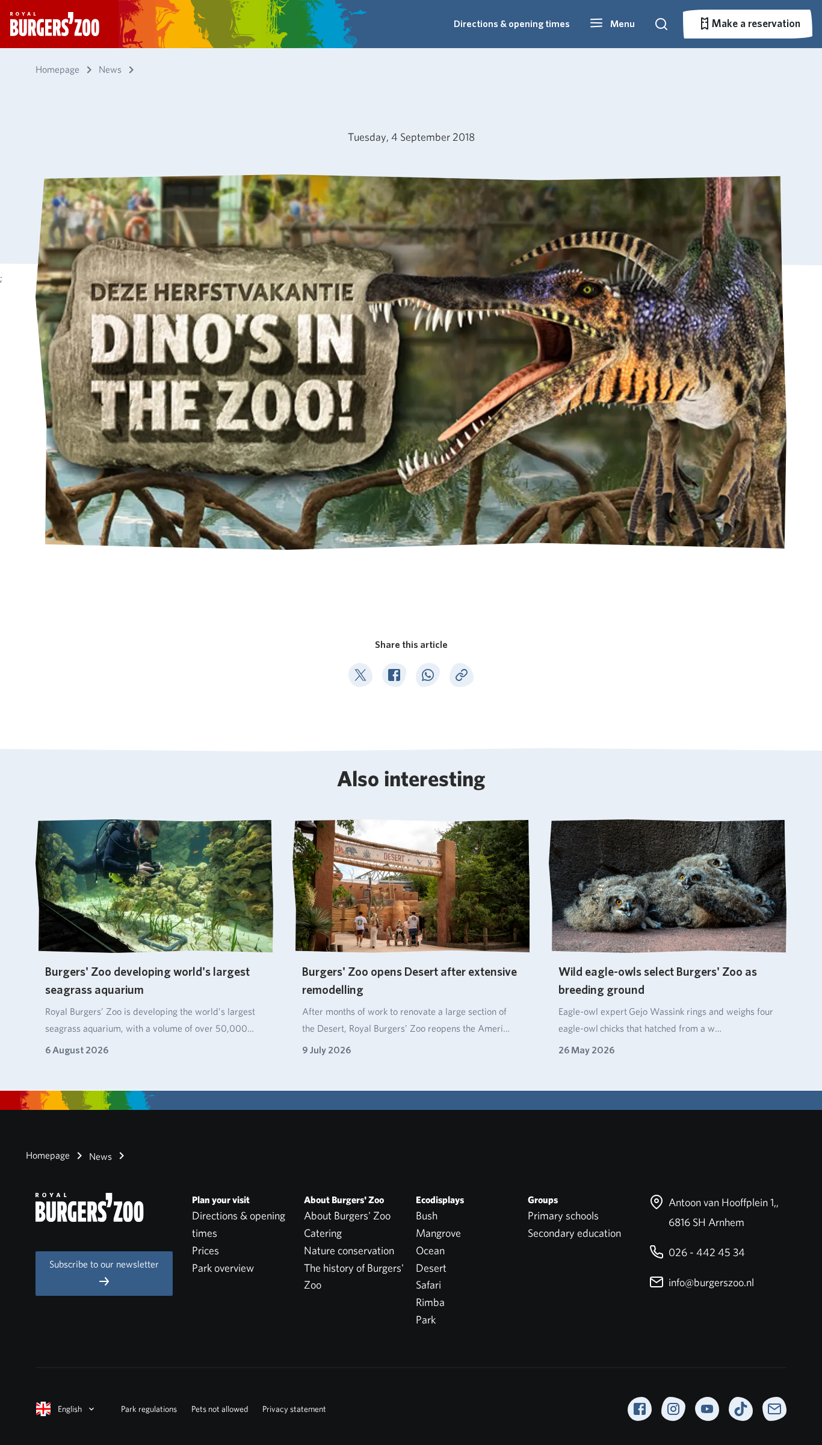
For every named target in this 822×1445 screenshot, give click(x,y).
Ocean (430, 1250)
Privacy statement (294, 1408)
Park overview (223, 1268)
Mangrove (438, 1233)
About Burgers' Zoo (347, 1215)
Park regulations (149, 1408)
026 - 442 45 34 (705, 1252)
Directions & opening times (512, 23)
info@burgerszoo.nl (710, 1282)
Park (426, 1319)
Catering (323, 1233)
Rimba (430, 1302)
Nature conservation (349, 1250)
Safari (428, 1285)
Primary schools (563, 1215)
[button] (612, 24)
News (99, 1156)
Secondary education (574, 1233)
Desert (431, 1268)
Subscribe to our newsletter (104, 1264)
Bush (426, 1215)
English (70, 1408)
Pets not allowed (219, 1408)
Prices (205, 1250)
